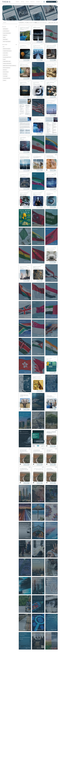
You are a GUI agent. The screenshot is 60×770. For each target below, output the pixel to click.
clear (16, 26)
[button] (17, 2)
